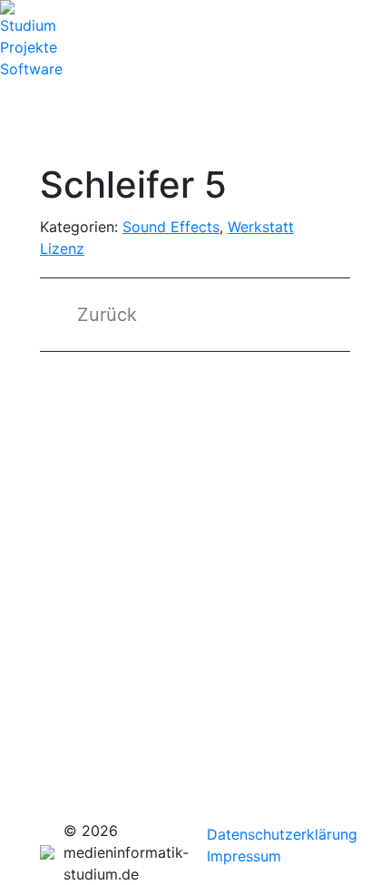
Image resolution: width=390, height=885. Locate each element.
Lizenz (62, 248)
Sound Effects (170, 227)
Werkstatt (261, 227)
